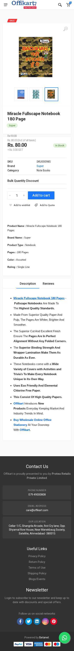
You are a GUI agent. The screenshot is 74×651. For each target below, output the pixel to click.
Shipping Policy (37, 573)
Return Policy (37, 562)
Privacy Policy (37, 556)
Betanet (44, 637)
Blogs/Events (37, 579)
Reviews (48, 283)
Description (28, 283)
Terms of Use (37, 567)
